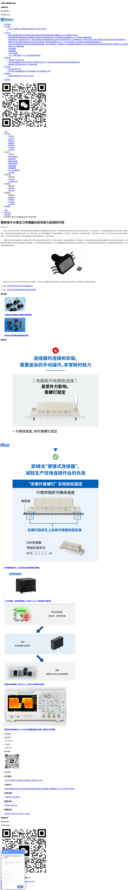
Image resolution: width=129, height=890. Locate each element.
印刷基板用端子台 (95, 42)
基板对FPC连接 (13, 42)
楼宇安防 (56, 62)
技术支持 (11, 69)
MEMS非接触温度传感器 (71, 44)
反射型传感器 (24, 44)
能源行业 (31, 62)
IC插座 (46, 42)
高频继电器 (22, 37)
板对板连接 (34, 42)
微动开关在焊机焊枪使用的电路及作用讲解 (21, 290)
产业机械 (50, 62)
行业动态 (24, 76)
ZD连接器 (85, 42)
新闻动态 (8, 73)
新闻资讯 (18, 76)
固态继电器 (67, 37)
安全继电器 (30, 37)
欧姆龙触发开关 (120, 39)
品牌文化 (18, 29)
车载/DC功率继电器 (56, 37)
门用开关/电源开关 (36, 39)
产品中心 (8, 33)
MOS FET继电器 (66, 35)
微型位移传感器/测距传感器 (101, 44)
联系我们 (8, 80)
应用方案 (8, 58)
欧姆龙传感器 (40, 35)
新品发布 (11, 76)
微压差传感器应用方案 (72, 62)
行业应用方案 (19, 60)
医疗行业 (43, 62)
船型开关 (57, 39)
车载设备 (11, 62)
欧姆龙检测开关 (24, 39)
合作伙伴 (43, 29)
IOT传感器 (59, 44)
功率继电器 (45, 37)
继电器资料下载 (23, 71)
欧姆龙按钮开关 (65, 39)
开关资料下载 (13, 71)
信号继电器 (38, 37)
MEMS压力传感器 (86, 44)
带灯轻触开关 (99, 39)
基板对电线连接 (24, 42)
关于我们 (8, 26)
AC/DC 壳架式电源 (14, 55)
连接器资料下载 (34, 71)
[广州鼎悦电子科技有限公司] (7, 21)
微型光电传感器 (13, 44)
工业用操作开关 (76, 39)
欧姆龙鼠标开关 (109, 39)
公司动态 (31, 76)
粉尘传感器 (115, 44)
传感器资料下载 (45, 71)
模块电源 (37, 55)
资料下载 (18, 69)
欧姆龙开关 (22, 35)
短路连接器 (53, 42)
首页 (6, 132)
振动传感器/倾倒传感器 (37, 44)
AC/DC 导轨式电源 (27, 55)
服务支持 (8, 67)
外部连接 (41, 42)
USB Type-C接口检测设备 (66, 42)
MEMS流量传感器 (18, 46)
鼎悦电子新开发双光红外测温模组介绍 (20, 286)
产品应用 (11, 60)
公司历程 (37, 29)
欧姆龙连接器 (30, 35)
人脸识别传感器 (50, 44)
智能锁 (62, 62)
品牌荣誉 (24, 29)
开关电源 (75, 35)
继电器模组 (56, 35)
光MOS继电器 (13, 53)
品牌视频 (31, 29)
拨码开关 (91, 39)
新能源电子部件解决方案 (16, 64)
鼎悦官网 (8, 24)
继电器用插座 (86, 37)
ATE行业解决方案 (31, 64)
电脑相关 (18, 62)
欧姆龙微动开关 (13, 39)
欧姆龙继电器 (13, 35)
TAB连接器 (78, 42)
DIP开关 (85, 39)
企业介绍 (11, 29)
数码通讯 (37, 62)
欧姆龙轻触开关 (48, 39)
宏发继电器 (49, 35)
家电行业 (24, 62)
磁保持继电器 (13, 37)
